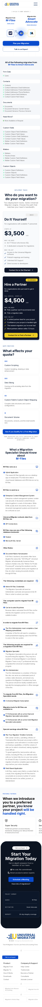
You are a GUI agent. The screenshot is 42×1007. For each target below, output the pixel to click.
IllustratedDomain (27, 941)
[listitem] (21, 243)
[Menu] (35, 4)
